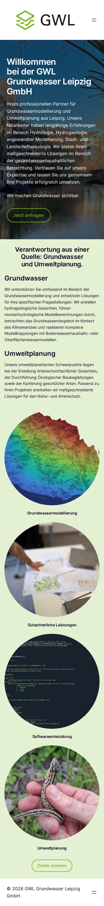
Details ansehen (52, 865)
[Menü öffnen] (94, 20)
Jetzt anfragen (28, 215)
